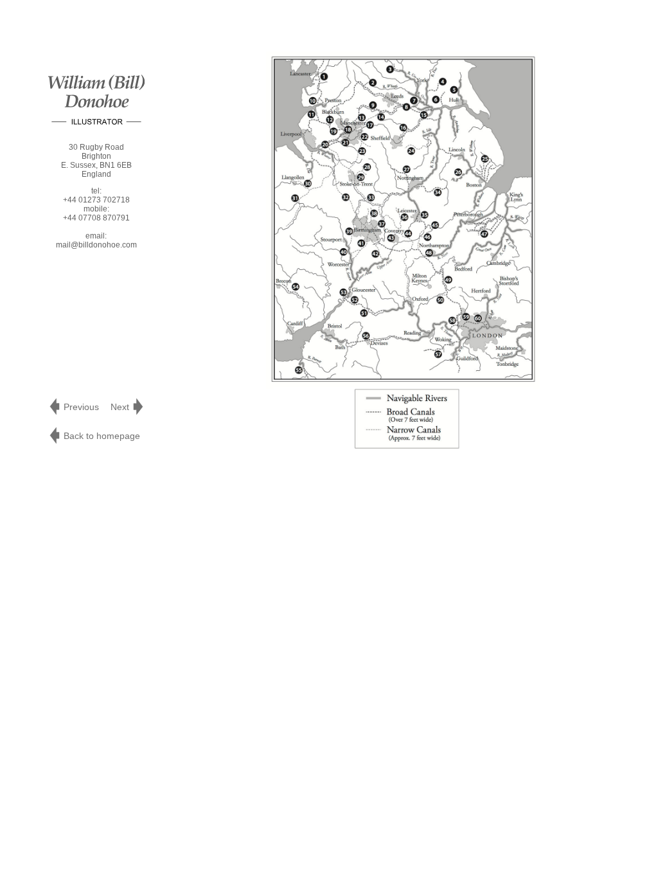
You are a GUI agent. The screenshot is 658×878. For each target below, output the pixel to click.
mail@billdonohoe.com (96, 244)
